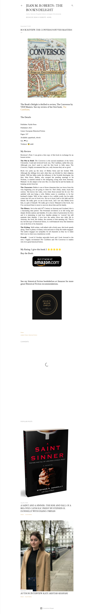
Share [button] (22, 332)
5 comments (28, 596)
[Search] (72, 5)
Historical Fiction (32, 335)
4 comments (28, 514)
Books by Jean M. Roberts (36, 17)
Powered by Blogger (48, 608)
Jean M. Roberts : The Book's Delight (44, 7)
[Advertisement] (47, 403)
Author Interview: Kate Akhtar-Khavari (44, 593)
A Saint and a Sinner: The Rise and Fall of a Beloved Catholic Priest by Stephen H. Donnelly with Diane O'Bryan (46, 508)
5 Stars (26, 335)
